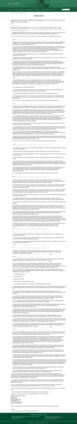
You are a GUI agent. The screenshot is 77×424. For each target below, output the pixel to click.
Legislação (21, 12)
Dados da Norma (15, 25)
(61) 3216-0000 (57, 417)
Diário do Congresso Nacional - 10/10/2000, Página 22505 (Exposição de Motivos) (26, 411)
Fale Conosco (61, 1)
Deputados (22, 9)
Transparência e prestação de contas (47, 9)
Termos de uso (37, 423)
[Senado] (66, 1)
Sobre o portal (30, 423)
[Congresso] (64, 1)
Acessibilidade (55, 1)
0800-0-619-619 (53, 416)
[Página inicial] (13, 4)
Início (11, 12)
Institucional (15, 9)
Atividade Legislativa (29, 9)
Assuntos (9, 9)
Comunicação (37, 9)
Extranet (47, 423)
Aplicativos (42, 423)
